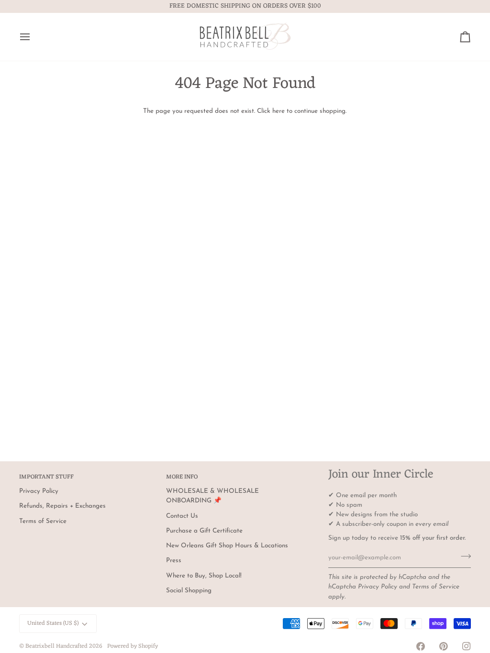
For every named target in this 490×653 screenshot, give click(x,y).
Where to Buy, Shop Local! (204, 576)
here (278, 111)
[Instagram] (466, 646)
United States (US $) (52, 623)
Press (173, 560)
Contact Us (182, 516)
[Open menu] (33, 37)
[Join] (463, 556)
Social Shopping (189, 591)
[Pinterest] (443, 646)
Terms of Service (435, 587)
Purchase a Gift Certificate (204, 531)
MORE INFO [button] (182, 477)
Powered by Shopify (132, 646)
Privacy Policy (377, 587)
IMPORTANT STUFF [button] (46, 477)
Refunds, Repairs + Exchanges (62, 506)
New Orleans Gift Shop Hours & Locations (227, 546)
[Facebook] (420, 646)
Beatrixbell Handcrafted (56, 646)
